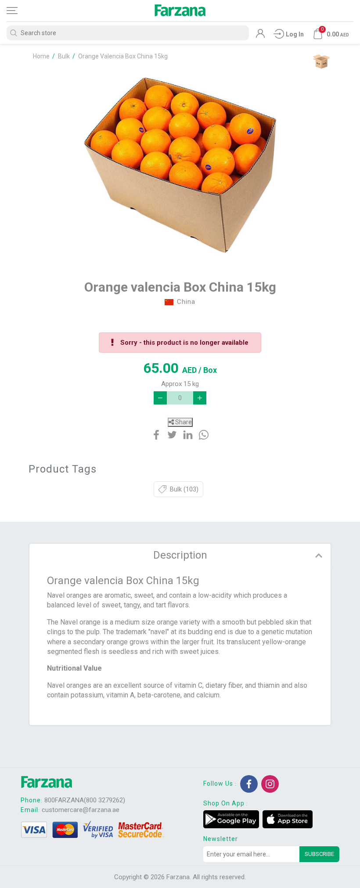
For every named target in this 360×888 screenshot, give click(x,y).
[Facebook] (249, 784)
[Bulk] (321, 61)
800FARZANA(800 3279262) (84, 800)
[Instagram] (270, 784)
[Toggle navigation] (20, 10)
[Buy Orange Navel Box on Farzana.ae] (180, 165)
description (180, 555)
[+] (199, 397)
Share (183, 422)
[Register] (260, 36)
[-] (160, 397)
